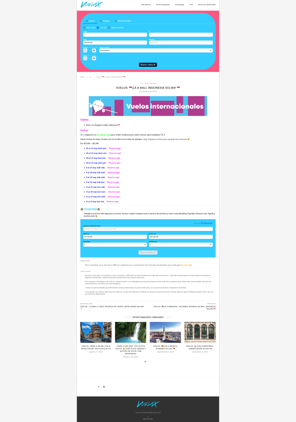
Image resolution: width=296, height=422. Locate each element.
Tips (191, 5)
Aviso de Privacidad (207, 5)
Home (82, 77)
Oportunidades (163, 5)
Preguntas (146, 5)
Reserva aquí (115, 148)
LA (90, 77)
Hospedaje (179, 5)
